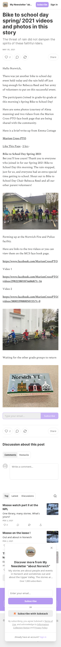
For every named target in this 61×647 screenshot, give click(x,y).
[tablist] (17, 455)
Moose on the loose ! (17, 533)
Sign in (54, 4)
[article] (30, 515)
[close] (51, 547)
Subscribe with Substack (33, 613)
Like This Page (11, 146)
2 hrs (25, 146)
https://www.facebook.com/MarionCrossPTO (30, 261)
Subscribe (42, 4)
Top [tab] (6, 495)
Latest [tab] (15, 495)
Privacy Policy (40, 627)
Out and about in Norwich (17, 537)
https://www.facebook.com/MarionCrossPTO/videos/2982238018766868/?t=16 (30, 279)
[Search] (55, 496)
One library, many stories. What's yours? (21, 515)
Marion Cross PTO (14, 138)
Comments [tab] (10, 454)
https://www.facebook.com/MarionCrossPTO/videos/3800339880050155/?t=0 (30, 299)
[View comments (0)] (17, 57)
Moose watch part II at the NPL (20, 507)
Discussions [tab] (27, 495)
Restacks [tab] (24, 454)
